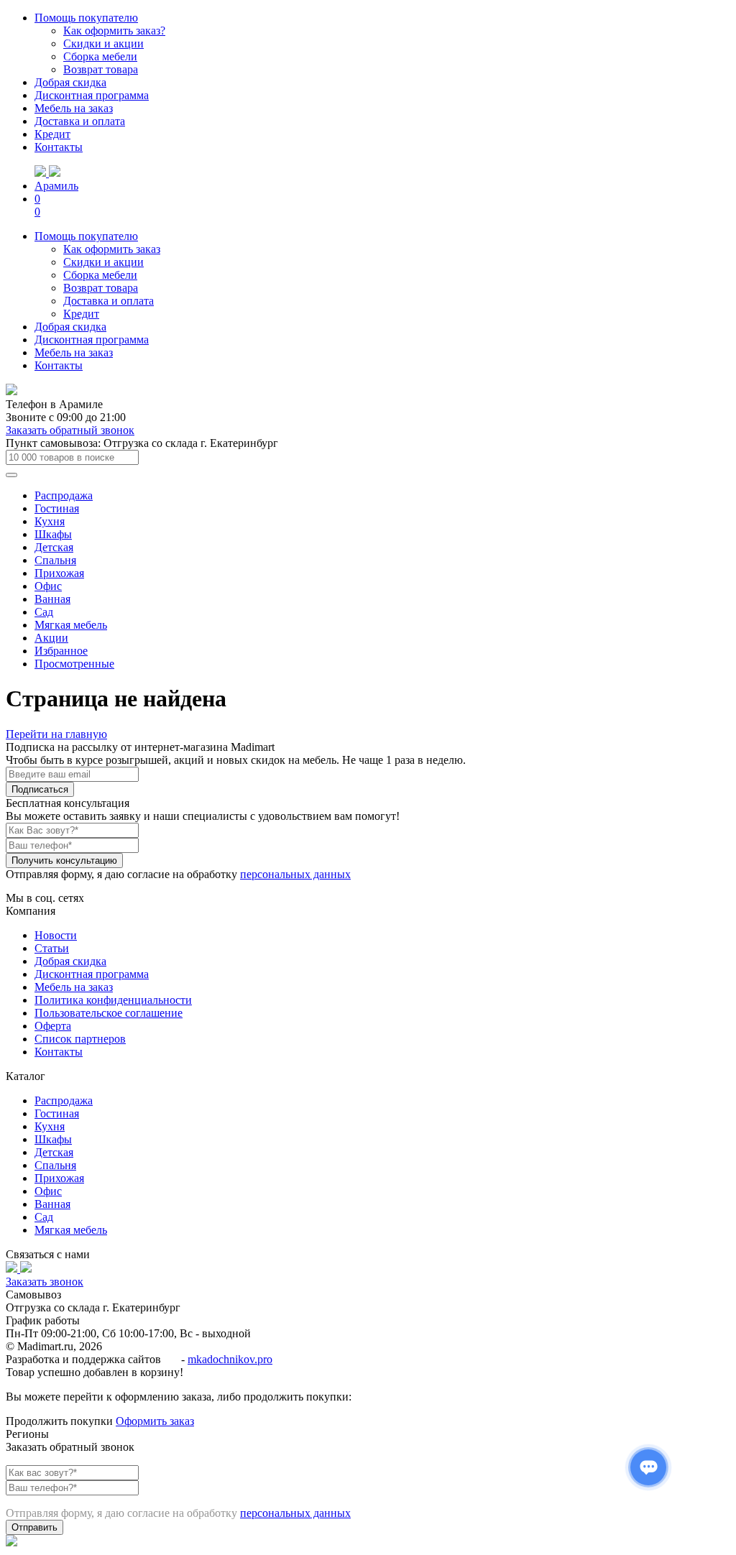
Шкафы (53, 534)
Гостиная (56, 508)
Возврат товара (100, 69)
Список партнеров (80, 1039)
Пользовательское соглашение (108, 1013)
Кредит (52, 134)
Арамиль (56, 186)
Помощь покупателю (86, 17)
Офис (48, 586)
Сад (43, 612)
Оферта (52, 1026)
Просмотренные (74, 663)
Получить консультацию (64, 860)
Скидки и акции (103, 43)
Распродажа (63, 495)
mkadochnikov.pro (230, 1359)
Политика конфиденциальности (113, 1000)
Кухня (49, 521)
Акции (51, 638)
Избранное (61, 651)
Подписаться (40, 789)
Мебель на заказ (73, 108)
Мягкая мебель (70, 625)
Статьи (51, 948)
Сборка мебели (100, 56)
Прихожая (59, 573)
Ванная (52, 599)
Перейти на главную (56, 734)
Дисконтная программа (91, 95)
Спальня (55, 560)
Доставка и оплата (79, 121)
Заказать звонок (44, 1281)
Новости (55, 935)
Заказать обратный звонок (70, 430)
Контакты (58, 147)
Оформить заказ (155, 1421)
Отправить (35, 1527)
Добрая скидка (70, 82)
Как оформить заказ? (114, 30)
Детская (53, 547)
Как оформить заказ (111, 249)
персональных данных (295, 874)
